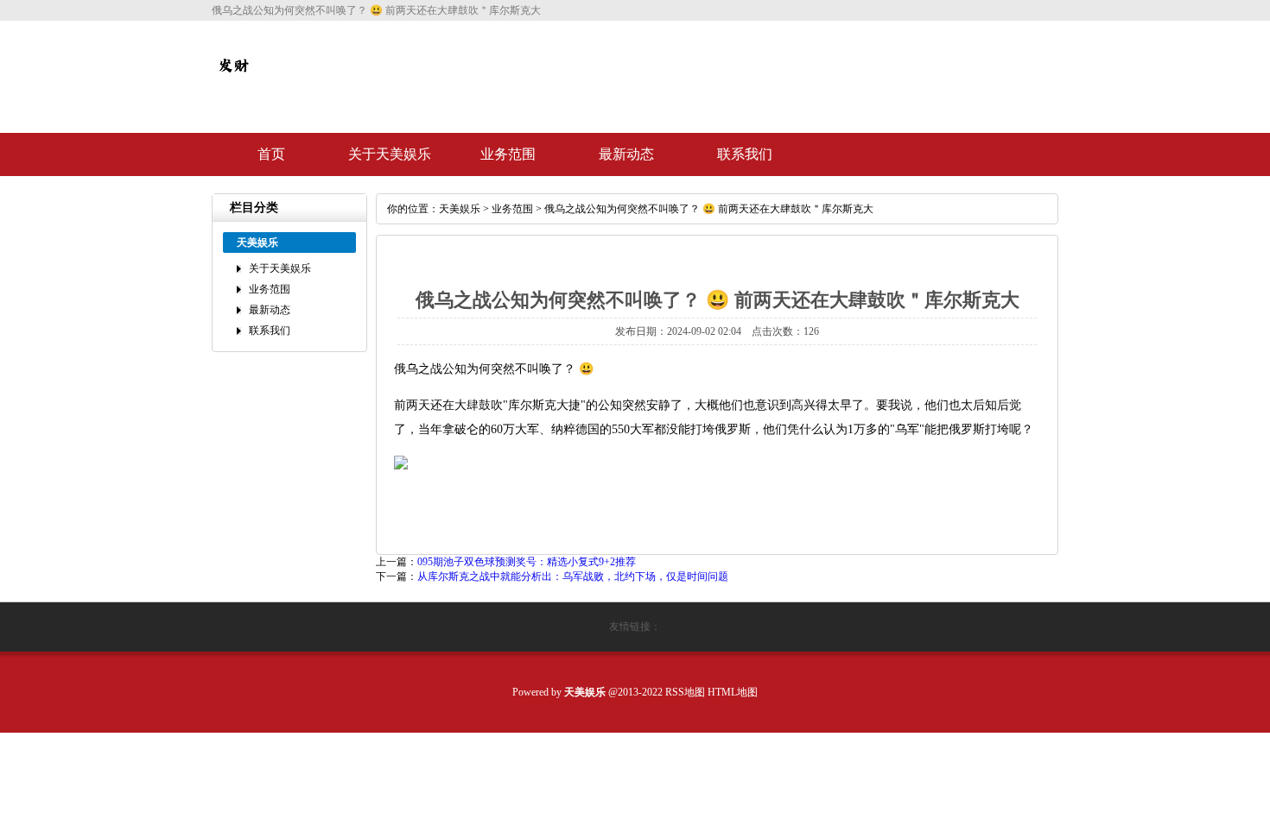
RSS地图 (685, 692)
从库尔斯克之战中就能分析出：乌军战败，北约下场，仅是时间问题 (572, 576)
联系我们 (744, 154)
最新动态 (626, 154)
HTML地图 (733, 692)
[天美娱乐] (233, 79)
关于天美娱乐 (389, 154)
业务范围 (508, 154)
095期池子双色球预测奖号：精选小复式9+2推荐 (526, 562)
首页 (271, 154)
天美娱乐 (459, 209)
